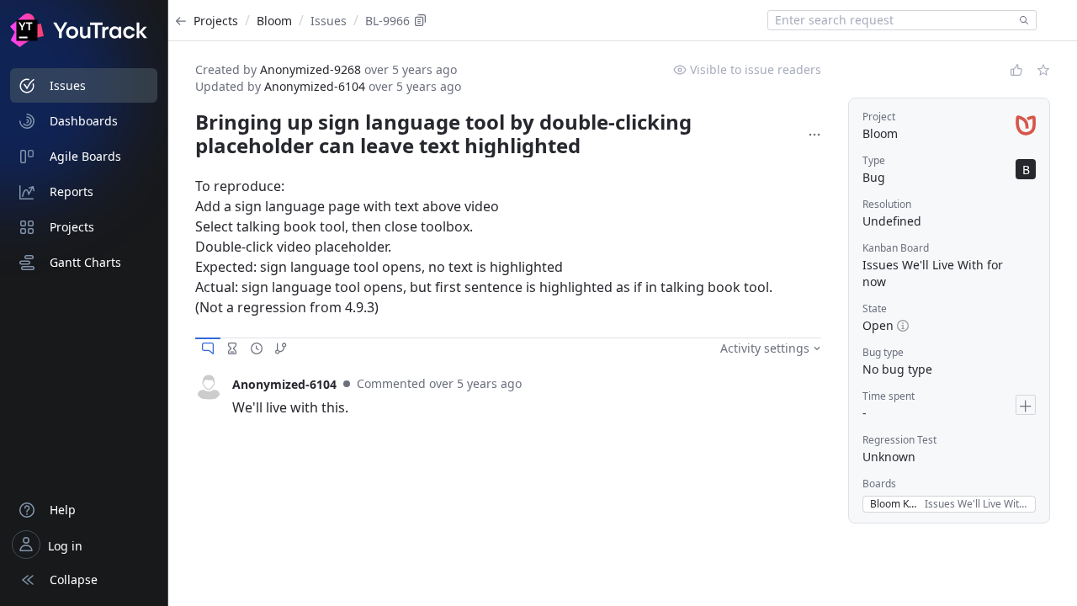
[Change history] (256, 348)
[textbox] (890, 20)
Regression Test (899, 440)
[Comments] (207, 348)
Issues (328, 21)
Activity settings (764, 348)
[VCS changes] (281, 348)
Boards (879, 483)
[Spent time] (232, 348)
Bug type (883, 352)
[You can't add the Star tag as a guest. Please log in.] (1043, 70)
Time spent (888, 396)
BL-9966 (387, 21)
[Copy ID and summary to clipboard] (420, 20)
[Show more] (814, 134)
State (874, 308)
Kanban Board (895, 248)
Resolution (886, 204)
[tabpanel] (508, 395)
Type (873, 160)
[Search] (1020, 20)
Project (878, 116)
